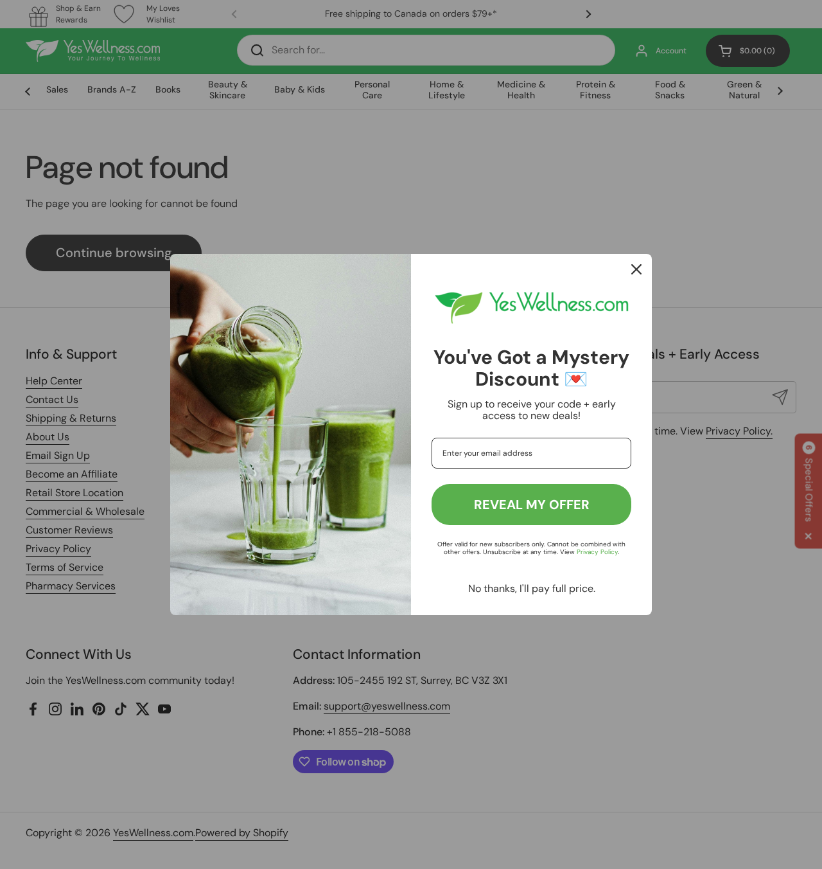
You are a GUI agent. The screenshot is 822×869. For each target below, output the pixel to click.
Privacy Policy (597, 552)
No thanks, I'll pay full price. (531, 588)
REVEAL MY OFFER (532, 504)
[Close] (636, 269)
